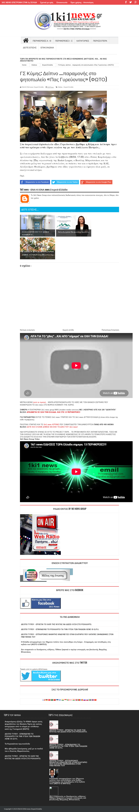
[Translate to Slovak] (87, 700)
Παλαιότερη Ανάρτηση (110, 330)
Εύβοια (60, 87)
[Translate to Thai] (92, 700)
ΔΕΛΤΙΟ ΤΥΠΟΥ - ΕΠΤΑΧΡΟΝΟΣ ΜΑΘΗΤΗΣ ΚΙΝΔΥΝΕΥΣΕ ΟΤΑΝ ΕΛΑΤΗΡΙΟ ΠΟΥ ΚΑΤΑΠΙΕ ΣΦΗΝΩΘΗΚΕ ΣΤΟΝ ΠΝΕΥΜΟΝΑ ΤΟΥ (68, 763)
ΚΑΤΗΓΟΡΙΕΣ (83, 40)
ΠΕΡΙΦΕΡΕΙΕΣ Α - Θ (42, 40)
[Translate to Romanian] (82, 700)
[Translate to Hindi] (63, 700)
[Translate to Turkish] (49, 700)
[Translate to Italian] (68, 700)
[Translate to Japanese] (71, 700)
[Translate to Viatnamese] (95, 700)
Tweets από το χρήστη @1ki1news (33, 669)
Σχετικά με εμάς (46, 2)
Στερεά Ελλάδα (68, 87)
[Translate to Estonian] (57, 700)
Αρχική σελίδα (68, 330)
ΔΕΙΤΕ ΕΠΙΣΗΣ (30, 47)
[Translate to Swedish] (90, 700)
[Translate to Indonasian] (65, 700)
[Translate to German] (46, 700)
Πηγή (22, 176)
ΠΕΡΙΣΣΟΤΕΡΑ (100, 40)
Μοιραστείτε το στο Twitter (67, 182)
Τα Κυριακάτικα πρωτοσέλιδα (17, 744)
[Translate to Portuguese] (79, 700)
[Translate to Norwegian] (76, 700)
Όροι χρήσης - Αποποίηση (82, 2)
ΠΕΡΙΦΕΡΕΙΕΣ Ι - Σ (63, 40)
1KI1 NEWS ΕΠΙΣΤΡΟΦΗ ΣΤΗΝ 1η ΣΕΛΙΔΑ (19, 2)
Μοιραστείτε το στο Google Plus (98, 182)
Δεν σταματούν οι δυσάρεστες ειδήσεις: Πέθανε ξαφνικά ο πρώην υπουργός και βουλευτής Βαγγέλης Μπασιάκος (67, 797)
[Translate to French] (44, 700)
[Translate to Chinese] (54, 700)
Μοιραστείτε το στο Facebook (37, 182)
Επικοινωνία (62, 2)
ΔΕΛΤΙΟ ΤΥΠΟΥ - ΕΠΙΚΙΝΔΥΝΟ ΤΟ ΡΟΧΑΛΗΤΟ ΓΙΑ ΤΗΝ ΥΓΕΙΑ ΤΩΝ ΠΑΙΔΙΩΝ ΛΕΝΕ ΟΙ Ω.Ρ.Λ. (60, 629)
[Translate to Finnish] (60, 700)
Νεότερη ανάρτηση (27, 330)
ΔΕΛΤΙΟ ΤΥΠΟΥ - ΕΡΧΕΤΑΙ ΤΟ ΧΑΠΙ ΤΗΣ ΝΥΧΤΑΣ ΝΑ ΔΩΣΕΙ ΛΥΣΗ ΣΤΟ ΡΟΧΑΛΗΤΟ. (56, 624)
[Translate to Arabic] (52, 700)
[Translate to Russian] (84, 700)
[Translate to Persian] (73, 700)
